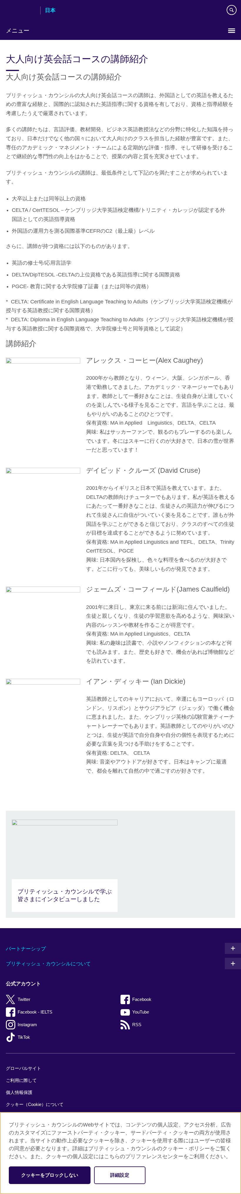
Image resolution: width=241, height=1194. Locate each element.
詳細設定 (119, 1175)
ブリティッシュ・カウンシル (21, 10)
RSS (136, 1024)
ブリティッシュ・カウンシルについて (48, 964)
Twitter (24, 999)
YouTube (140, 1011)
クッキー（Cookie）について (34, 1104)
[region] (120, 1153)
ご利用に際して (21, 1080)
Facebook (141, 999)
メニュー (17, 30)
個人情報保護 (19, 1092)
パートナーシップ (26, 949)
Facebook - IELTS (35, 1011)
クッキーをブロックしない (49, 1175)
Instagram (27, 1024)
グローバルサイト (23, 1068)
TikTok (24, 1037)
